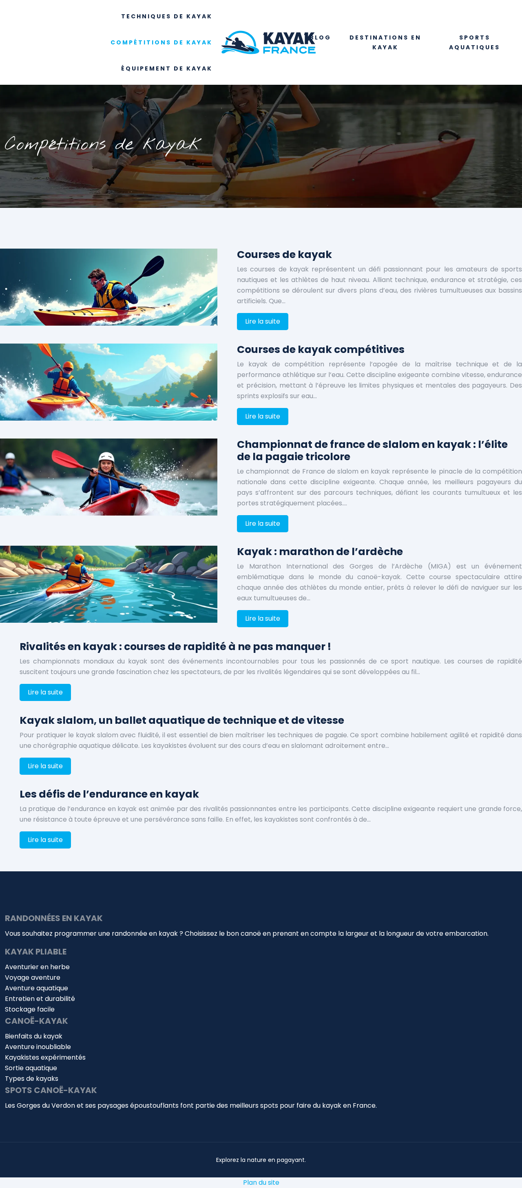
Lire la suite (262, 321)
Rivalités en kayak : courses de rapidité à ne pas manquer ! (175, 646)
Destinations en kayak (385, 42)
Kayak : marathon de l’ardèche (320, 551)
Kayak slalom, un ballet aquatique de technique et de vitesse (182, 720)
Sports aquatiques (474, 42)
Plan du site (261, 1182)
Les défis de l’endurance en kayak (109, 794)
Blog (320, 37)
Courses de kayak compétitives (321, 349)
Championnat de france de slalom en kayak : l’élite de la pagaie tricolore (372, 450)
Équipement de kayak (166, 68)
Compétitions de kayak (161, 42)
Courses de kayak (284, 254)
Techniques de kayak (166, 16)
